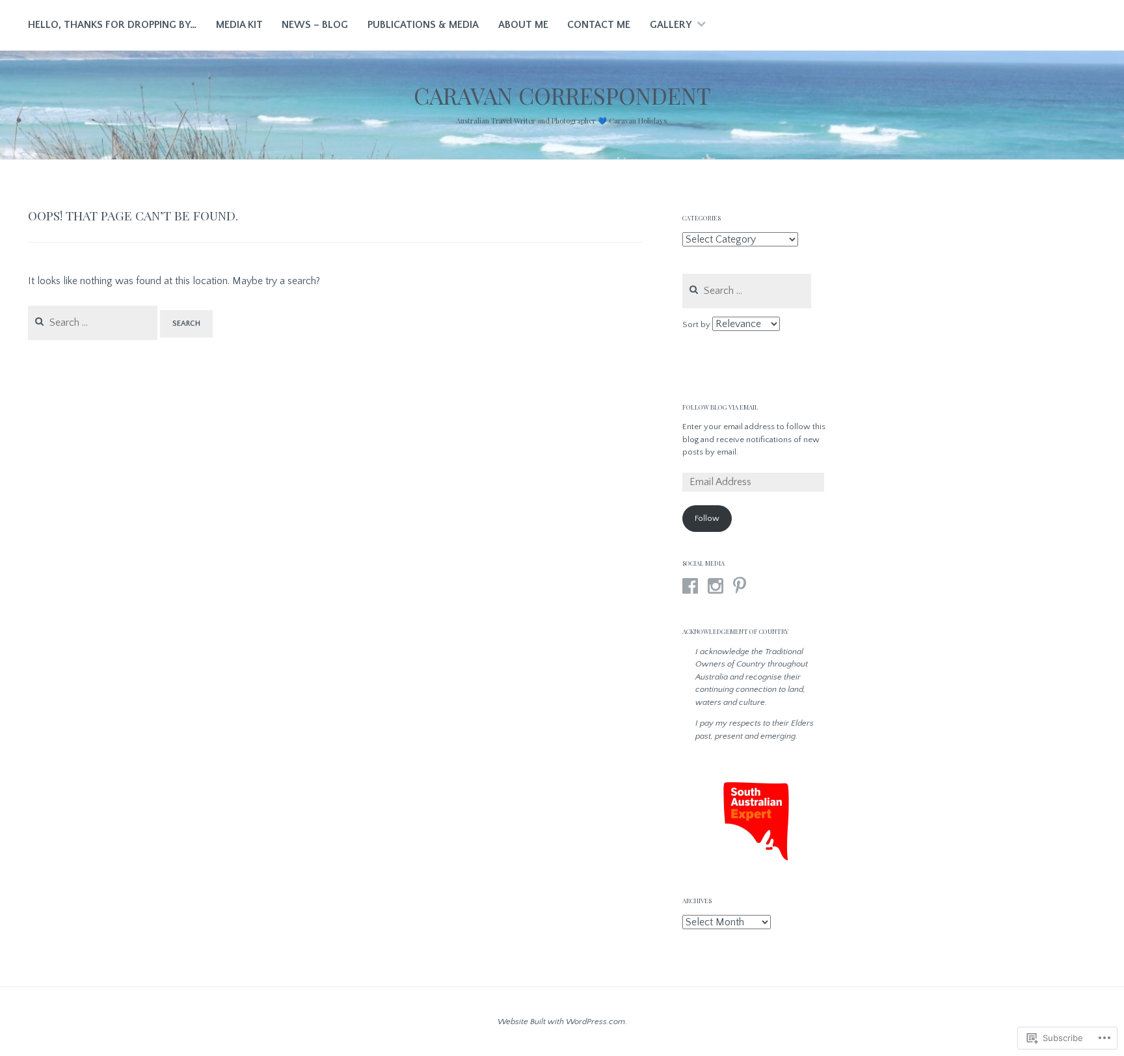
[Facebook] (690, 586)
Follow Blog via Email (720, 407)
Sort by (697, 324)
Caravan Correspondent (562, 95)
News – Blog (315, 25)
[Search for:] (94, 322)
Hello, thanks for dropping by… (112, 25)
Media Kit (239, 25)
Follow (707, 518)
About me (523, 25)
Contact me (598, 25)
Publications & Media (423, 25)
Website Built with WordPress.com (561, 1021)
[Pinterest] (739, 586)
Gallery (670, 25)
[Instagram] (715, 586)
